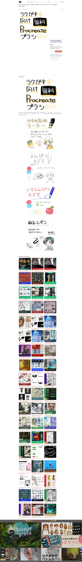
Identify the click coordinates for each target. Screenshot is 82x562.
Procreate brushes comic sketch (71, 557)
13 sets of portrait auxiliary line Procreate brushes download (30, 557)
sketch (48, 4)
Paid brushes (55, 4)
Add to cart (58, 51)
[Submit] (48, 2)
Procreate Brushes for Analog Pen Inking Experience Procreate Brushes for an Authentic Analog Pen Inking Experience (51, 558)
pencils (41, 4)
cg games (28, 4)
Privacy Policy (21, 561)
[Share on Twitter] (52, 59)
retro (51, 4)
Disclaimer (34, 561)
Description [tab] (21, 76)
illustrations (37, 4)
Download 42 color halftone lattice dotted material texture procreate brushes (51, 545)
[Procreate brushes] (20, 2)
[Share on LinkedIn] (57, 59)
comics (44, 4)
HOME (20, 4)
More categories (22, 6)
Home (20, 9)
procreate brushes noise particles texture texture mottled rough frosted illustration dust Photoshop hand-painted (10, 558)
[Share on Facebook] (51, 59)
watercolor (24, 4)
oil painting (32, 4)
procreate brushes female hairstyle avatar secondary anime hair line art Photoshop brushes (61, 532)
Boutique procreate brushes (41, 521)
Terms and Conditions (27, 561)
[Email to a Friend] (54, 59)
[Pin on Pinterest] (56, 59)
